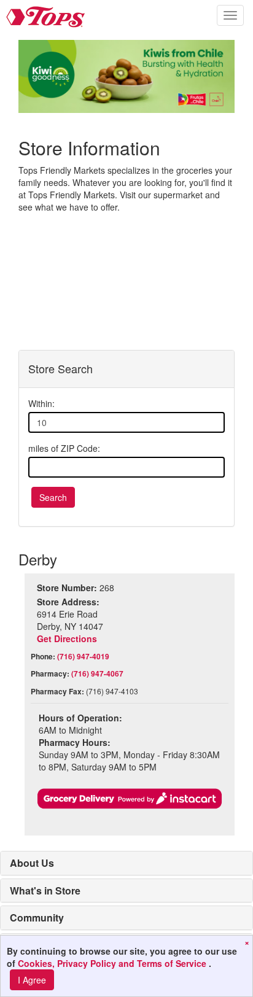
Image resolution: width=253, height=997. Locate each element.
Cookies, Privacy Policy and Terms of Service (113, 963)
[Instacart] (130, 799)
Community (37, 917)
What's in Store (45, 890)
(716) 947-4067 (97, 673)
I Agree (32, 980)
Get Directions (67, 638)
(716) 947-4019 (83, 656)
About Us (32, 863)
